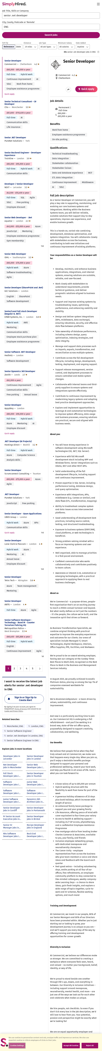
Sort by (5, 43)
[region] (51, 1042)
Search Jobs (51, 35)
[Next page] (40, 668)
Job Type (42, 43)
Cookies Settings (17, 1045)
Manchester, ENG (15, 726)
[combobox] (51, 15)
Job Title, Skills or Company (15, 11)
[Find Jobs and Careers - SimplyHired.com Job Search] (14, 4)
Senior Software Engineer (19, 731)
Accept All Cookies (71, 1045)
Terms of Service (21, 709)
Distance (27, 43)
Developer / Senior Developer (19, 184)
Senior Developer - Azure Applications (23, 513)
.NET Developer (12, 494)
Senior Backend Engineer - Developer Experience (23, 153)
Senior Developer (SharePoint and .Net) (24, 287)
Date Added (81, 43)
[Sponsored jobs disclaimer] (98, 52)
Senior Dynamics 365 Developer (20, 371)
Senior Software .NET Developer (20, 352)
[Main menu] (98, 4)
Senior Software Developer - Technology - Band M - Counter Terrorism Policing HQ (20, 622)
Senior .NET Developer (15, 137)
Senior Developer (13, 60)
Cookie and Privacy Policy (13, 711)
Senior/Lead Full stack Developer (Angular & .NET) (21, 312)
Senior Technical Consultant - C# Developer (20, 102)
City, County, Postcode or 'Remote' (18, 22)
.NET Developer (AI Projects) (18, 441)
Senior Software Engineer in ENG (23, 740)
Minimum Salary (65, 43)
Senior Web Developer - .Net (18, 217)
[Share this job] (68, 89)
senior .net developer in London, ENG (25, 735)
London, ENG (37, 726)
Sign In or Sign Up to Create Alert (25, 699)
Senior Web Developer (15, 254)
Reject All (90, 1045)
